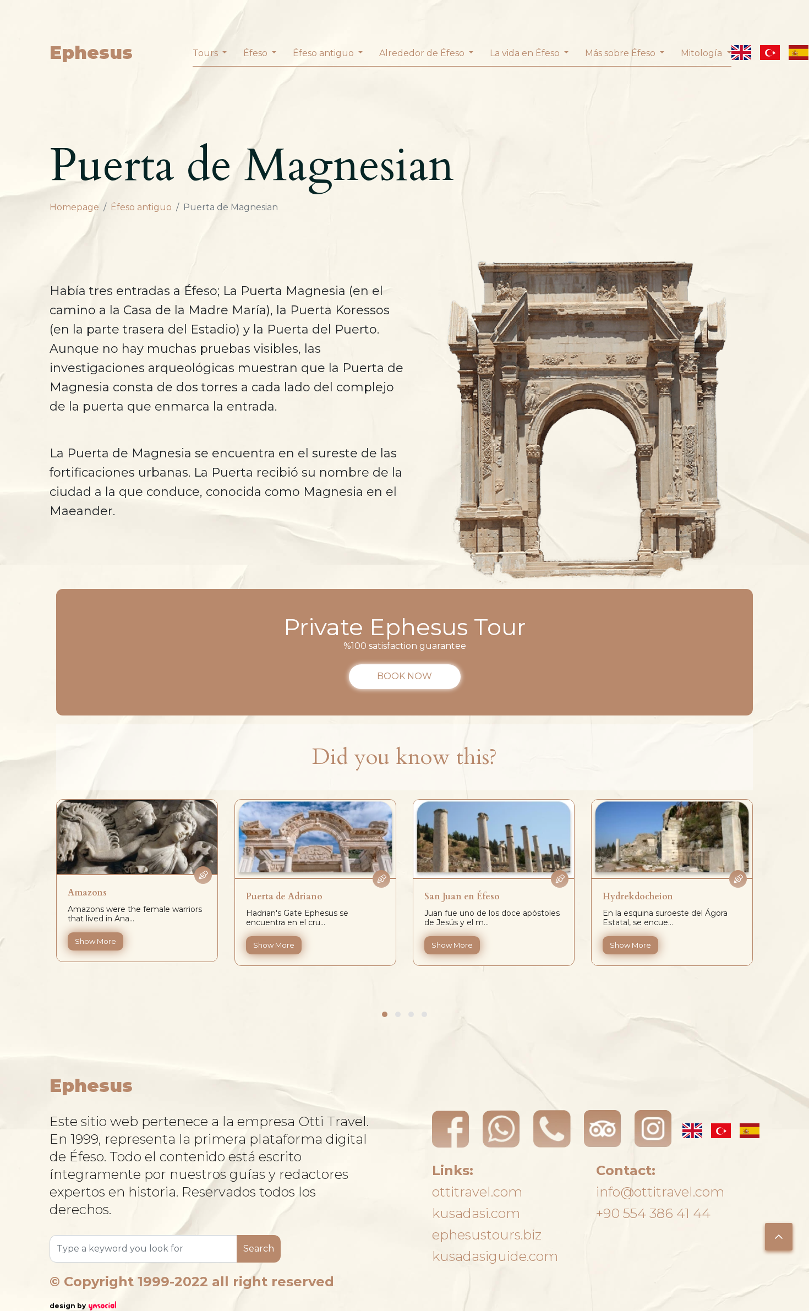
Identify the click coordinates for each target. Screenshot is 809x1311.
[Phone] (552, 1129)
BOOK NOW (404, 676)
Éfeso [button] (256, 53)
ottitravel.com (477, 1192)
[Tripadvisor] (602, 1129)
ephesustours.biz (487, 1235)
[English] (741, 52)
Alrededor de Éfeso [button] (423, 53)
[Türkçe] (770, 52)
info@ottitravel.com (660, 1192)
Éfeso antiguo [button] (324, 53)
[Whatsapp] (501, 1129)
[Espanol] (798, 52)
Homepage (74, 207)
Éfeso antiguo (141, 207)
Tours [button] (206, 53)
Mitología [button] (702, 53)
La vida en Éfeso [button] (526, 53)
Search (258, 1248)
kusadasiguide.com (495, 1256)
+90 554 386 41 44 (653, 1213)
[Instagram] (653, 1129)
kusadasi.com (476, 1213)
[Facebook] (450, 1129)
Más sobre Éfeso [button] (621, 53)
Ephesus (91, 52)
